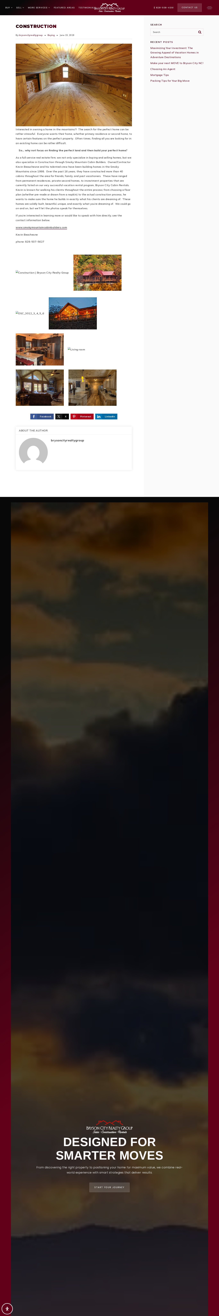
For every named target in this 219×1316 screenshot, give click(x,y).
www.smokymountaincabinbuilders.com (41, 227)
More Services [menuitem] (38, 7)
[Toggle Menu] (210, 8)
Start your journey (109, 1187)
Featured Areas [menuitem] (64, 7)
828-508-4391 (164, 7)
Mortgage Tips (159, 75)
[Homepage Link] (109, 7)
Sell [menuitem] (19, 7)
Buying (51, 35)
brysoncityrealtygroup (31, 35)
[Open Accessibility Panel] (7, 1308)
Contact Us (190, 7)
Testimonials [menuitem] (87, 7)
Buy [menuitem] (8, 7)
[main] (109, 256)
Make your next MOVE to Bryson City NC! (176, 63)
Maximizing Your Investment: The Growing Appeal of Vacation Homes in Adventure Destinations (174, 52)
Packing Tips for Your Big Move (170, 80)
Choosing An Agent (162, 69)
